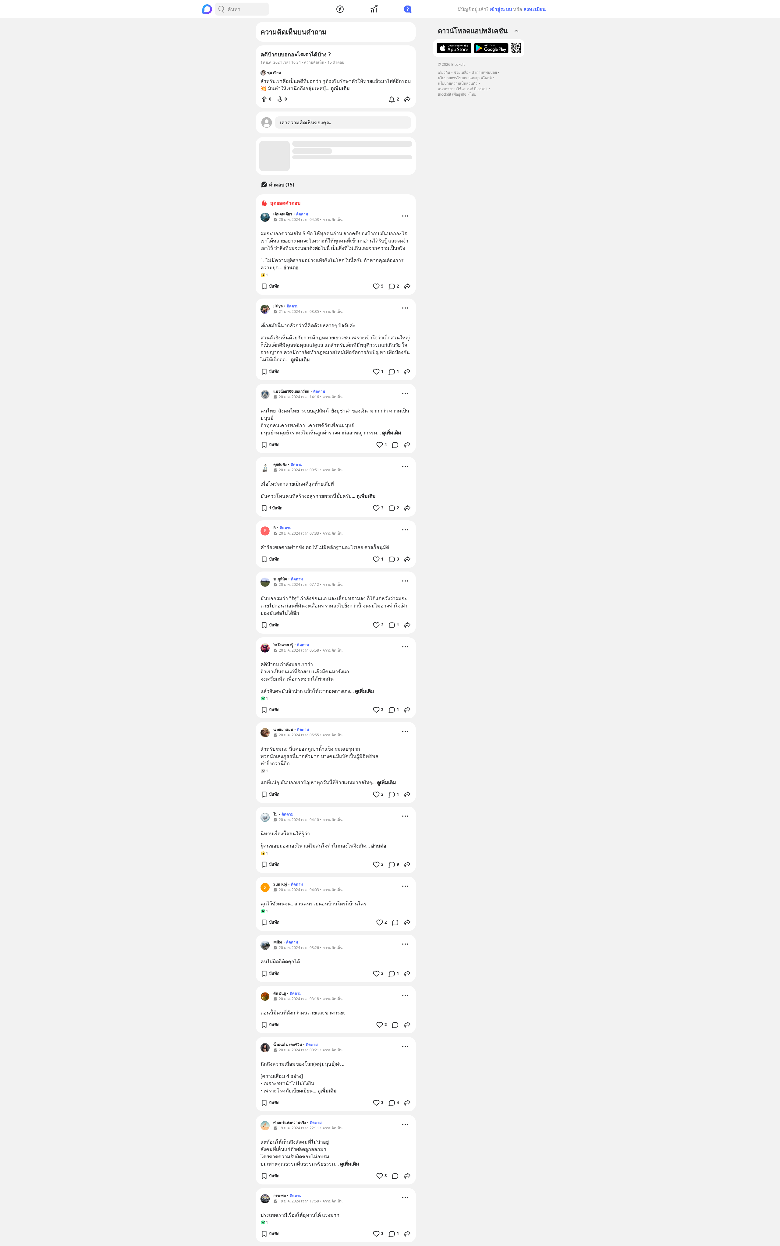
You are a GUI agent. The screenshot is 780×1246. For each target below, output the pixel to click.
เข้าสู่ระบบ (501, 9)
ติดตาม (302, 214)
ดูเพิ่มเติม (300, 359)
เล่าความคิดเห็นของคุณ (305, 122)
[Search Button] (221, 9)
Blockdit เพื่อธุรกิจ (452, 94)
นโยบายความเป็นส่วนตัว (457, 83)
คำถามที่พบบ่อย (484, 72)
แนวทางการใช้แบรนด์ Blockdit (463, 88)
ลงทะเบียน (534, 9)
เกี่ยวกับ (444, 72)
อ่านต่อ (291, 267)
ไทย (473, 94)
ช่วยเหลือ (461, 72)
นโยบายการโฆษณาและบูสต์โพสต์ (465, 77)
